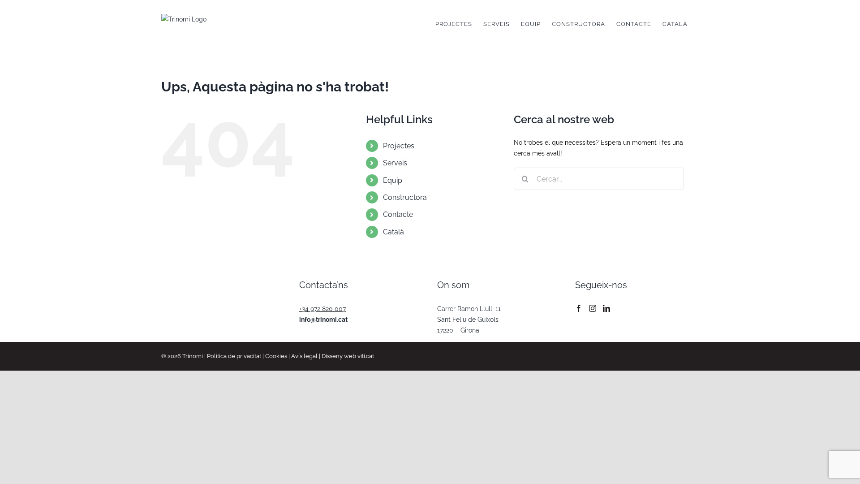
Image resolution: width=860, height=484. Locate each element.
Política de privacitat (234, 356)
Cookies (276, 356)
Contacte (398, 214)
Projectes (398, 146)
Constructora (405, 197)
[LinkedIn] (606, 308)
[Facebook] (578, 308)
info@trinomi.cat (323, 319)
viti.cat (365, 356)
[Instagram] (592, 308)
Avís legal (304, 356)
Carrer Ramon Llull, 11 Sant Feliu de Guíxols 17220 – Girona (469, 319)
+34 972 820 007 (322, 308)
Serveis (395, 163)
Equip (392, 180)
